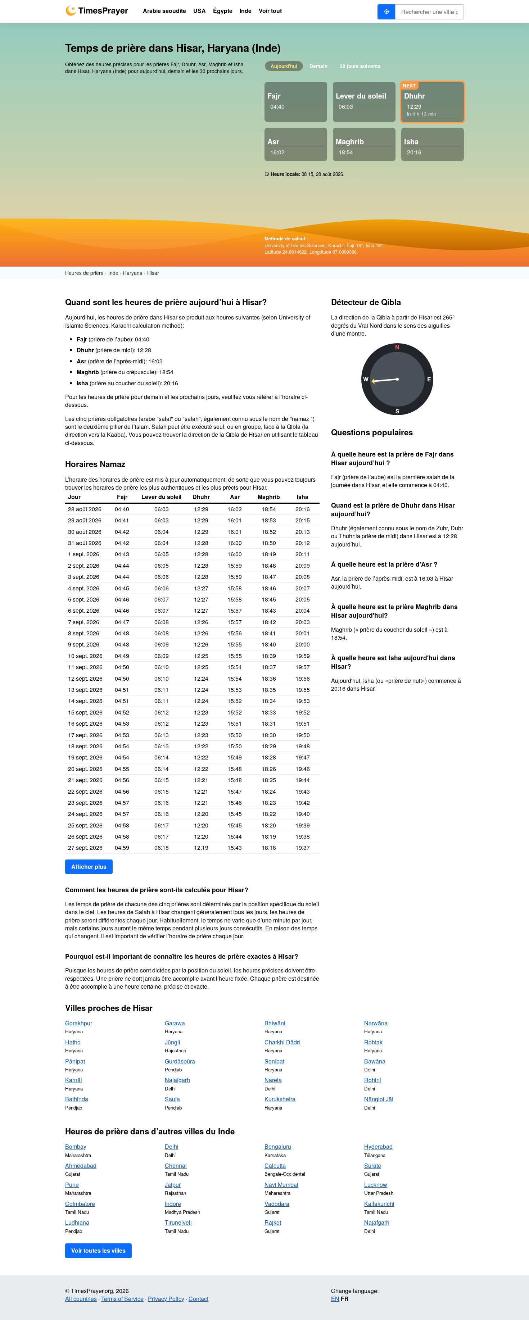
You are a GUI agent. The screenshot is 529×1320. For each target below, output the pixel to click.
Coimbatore (80, 1203)
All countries (81, 1298)
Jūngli (172, 1042)
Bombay (75, 1146)
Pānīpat (75, 1061)
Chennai (176, 1165)
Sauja (172, 1099)
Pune (72, 1184)
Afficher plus (89, 866)
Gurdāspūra (180, 1061)
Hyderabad (378, 1146)
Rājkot (272, 1222)
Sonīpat (274, 1061)
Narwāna (376, 1023)
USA (199, 10)
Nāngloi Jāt (378, 1099)
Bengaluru (277, 1146)
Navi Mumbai (281, 1184)
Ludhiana (77, 1222)
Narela (273, 1080)
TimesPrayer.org (96, 10)
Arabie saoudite (164, 10)
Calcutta (275, 1165)
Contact (198, 1298)
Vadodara (276, 1203)
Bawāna (374, 1061)
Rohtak (373, 1042)
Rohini (372, 1080)
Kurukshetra (279, 1099)
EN (335, 1298)
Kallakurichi (379, 1203)
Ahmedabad (80, 1165)
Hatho (73, 1042)
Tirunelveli (178, 1222)
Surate (372, 1165)
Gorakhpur (78, 1023)
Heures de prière (84, 272)
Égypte (222, 10)
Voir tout (270, 10)
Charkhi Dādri (282, 1042)
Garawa (175, 1023)
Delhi (171, 1146)
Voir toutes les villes (98, 1250)
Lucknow (375, 1184)
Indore (173, 1203)
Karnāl (73, 1080)
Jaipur (173, 1184)
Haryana (133, 272)
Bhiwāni (274, 1023)
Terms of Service (122, 1298)
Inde (113, 272)
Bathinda (76, 1099)
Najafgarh (177, 1080)
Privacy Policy (166, 1298)
